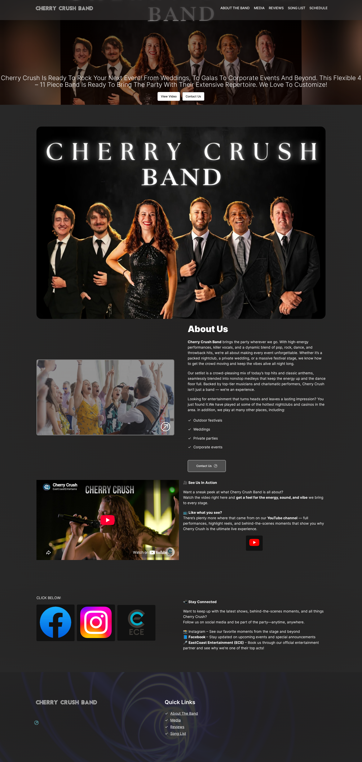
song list (178, 733)
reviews (177, 727)
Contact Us (193, 96)
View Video (169, 96)
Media (175, 720)
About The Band (184, 713)
